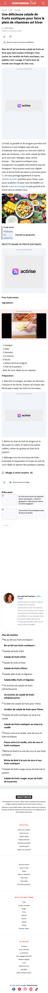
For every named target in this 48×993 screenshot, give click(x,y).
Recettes (18, 10)
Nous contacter (24, 949)
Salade (24, 922)
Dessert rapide (24, 846)
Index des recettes (24, 830)
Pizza (24, 912)
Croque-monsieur (24, 905)
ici (3, 175)
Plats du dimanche (24, 874)
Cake (24, 902)
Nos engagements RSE (24, 956)
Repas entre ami (24, 840)
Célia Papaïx (8, 28)
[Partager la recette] (4, 36)
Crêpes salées (24, 836)
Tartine (24, 925)
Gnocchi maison (24, 864)
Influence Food (24, 966)
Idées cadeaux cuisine (24, 973)
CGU (24, 963)
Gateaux (24, 915)
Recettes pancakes (24, 884)
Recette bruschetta (24, 843)
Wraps (24, 871)
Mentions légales (24, 959)
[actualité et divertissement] (24, 798)
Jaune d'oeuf (24, 868)
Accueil (4, 10)
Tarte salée (24, 878)
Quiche (24, 919)
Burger (24, 909)
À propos (24, 946)
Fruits (6, 525)
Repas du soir (24, 833)
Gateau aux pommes (24, 850)
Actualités (24, 969)
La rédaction (24, 953)
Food (10, 10)
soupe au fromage (17, 186)
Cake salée (24, 881)
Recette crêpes (24, 928)
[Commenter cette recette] (10, 36)
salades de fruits (9, 179)
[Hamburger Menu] (5, 3)
